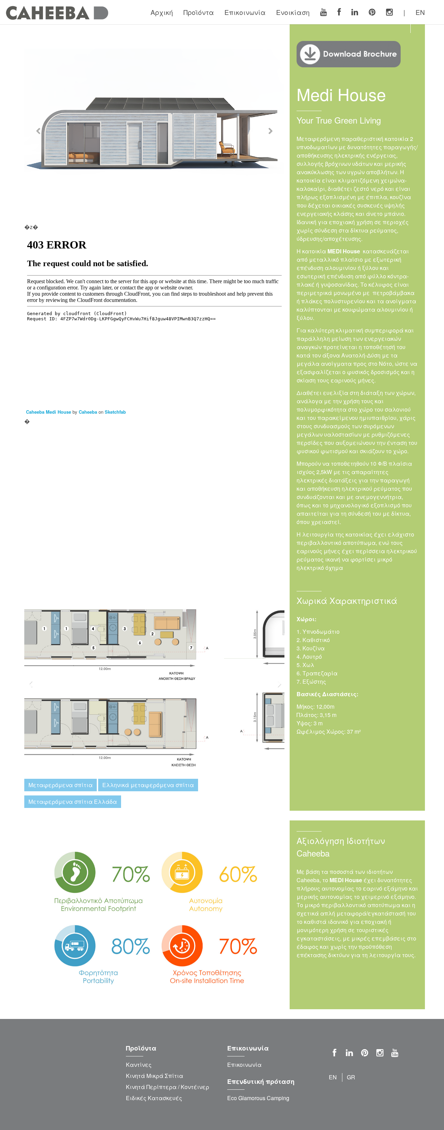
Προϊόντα (198, 12)
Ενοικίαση (293, 12)
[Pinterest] (372, 12)
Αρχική (162, 12)
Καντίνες (139, 1065)
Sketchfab (115, 411)
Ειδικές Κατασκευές (154, 1098)
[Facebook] (339, 12)
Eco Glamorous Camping (258, 1098)
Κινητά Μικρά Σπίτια (154, 1076)
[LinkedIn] (355, 12)
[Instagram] (389, 12)
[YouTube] (323, 12)
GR (351, 1077)
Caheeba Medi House (48, 411)
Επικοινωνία (245, 12)
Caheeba (88, 411)
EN (420, 12)
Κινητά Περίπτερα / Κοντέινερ (167, 1087)
